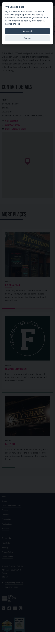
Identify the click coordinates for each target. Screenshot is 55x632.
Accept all (27, 31)
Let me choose (12, 24)
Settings (27, 38)
